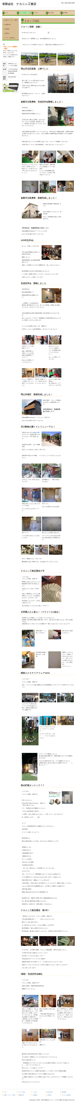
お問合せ (7, 33)
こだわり (35, 12)
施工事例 (64, 12)
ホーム (6, 12)
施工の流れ (51, 12)
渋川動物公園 (35, 432)
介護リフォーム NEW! (11, 20)
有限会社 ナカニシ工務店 (19, 3)
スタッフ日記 (22, 12)
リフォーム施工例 (9, 37)
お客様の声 (8, 24)
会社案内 (7, 29)
